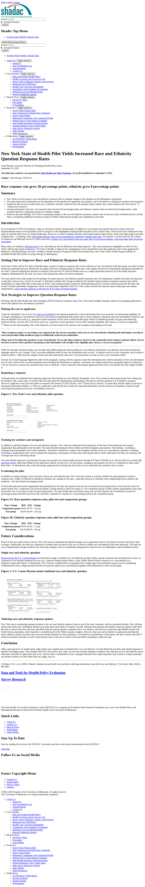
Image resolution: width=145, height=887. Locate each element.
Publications (12, 136)
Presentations (18, 146)
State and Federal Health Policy (26, 76)
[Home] (16, 16)
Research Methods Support (24, 94)
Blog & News (13, 97)
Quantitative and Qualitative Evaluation (30, 89)
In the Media (18, 105)
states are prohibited (46, 314)
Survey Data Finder (21, 115)
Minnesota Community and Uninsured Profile (32, 118)
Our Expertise (13, 74)
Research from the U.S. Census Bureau (18, 558)
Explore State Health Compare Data (23, 37)
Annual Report (19, 68)
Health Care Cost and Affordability (28, 87)
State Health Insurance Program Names (30, 123)
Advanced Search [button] (11, 22)
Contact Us (17, 71)
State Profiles (18, 131)
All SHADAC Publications (24, 139)
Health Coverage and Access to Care (28, 79)
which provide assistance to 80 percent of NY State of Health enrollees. (46, 289)
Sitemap (10, 787)
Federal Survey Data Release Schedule (29, 121)
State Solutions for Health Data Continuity (31, 113)
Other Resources (19, 133)
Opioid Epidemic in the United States (29, 126)
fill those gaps (31, 246)
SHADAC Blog (19, 100)
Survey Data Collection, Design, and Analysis (33, 81)
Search (4, 19)
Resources (12, 107)
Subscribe (5, 749)
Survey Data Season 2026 (24, 110)
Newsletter (17, 102)
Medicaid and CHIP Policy (24, 84)
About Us (11, 60)
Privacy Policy (13, 784)
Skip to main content (10, 2)
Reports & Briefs (20, 141)
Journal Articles (19, 144)
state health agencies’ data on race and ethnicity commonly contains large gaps (67, 236)
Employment (12, 782)
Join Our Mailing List (22, 66)
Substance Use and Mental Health (27, 92)
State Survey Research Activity (26, 128)
